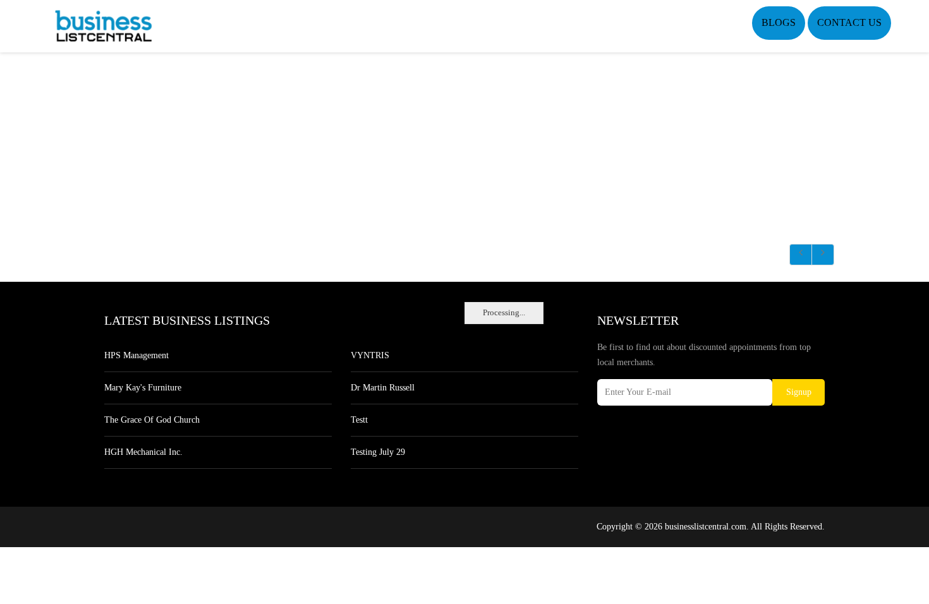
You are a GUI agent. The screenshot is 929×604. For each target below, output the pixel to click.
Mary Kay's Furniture (142, 387)
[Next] (822, 254)
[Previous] (800, 254)
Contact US (849, 22)
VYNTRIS (370, 355)
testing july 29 (378, 452)
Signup (798, 392)
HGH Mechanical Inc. (143, 452)
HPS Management (136, 355)
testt (359, 420)
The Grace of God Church (152, 420)
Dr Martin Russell (383, 387)
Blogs (779, 22)
